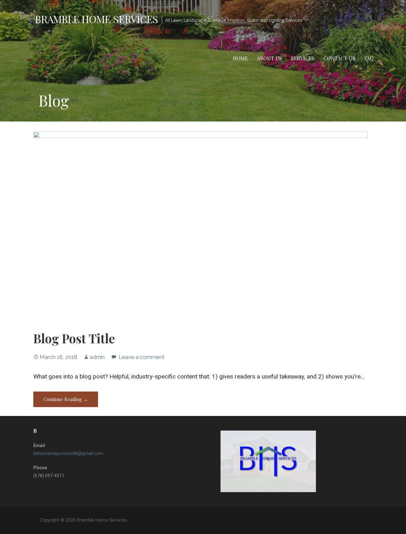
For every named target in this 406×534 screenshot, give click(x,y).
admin (97, 357)
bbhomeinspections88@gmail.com (68, 453)
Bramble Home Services (96, 19)
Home (240, 58)
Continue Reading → (65, 399)
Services (303, 58)
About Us (269, 58)
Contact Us (339, 58)
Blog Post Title (74, 338)
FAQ (369, 58)
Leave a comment (141, 357)
